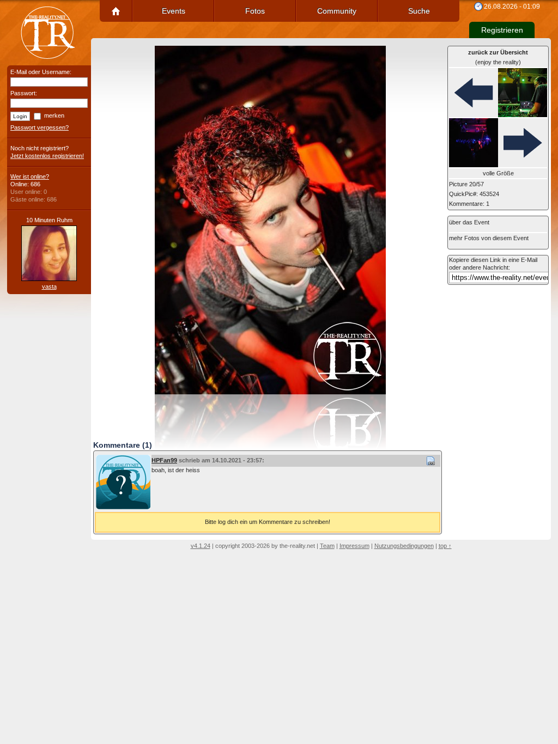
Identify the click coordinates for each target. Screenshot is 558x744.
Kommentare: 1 (469, 203)
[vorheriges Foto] (498, 93)
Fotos (255, 11)
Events (173, 11)
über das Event (469, 222)
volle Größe (498, 173)
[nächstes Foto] (498, 143)
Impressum (354, 545)
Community (336, 11)
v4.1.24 (200, 545)
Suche (419, 11)
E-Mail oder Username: (40, 72)
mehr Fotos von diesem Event (489, 238)
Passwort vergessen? (39, 127)
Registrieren (502, 30)
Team (327, 545)
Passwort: (23, 93)
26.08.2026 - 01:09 (512, 6)
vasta (49, 286)
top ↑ (445, 545)
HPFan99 (164, 460)
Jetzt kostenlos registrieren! (47, 156)
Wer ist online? (29, 176)
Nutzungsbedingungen (404, 545)
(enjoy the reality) (498, 57)
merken (54, 115)
